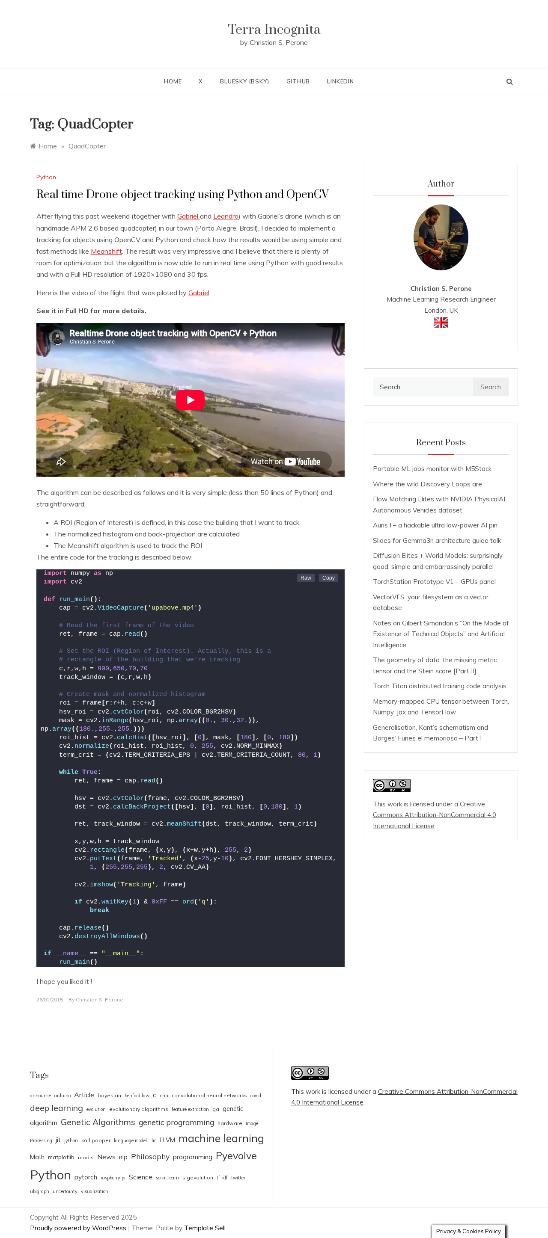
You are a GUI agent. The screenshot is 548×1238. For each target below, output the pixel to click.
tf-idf (222, 1178)
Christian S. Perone (99, 999)
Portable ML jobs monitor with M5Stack (432, 469)
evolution (96, 1109)
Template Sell (205, 1228)
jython (71, 1140)
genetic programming (176, 1122)
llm (153, 1140)
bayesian (109, 1095)
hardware (229, 1123)
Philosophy (150, 1156)
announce (40, 1096)
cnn (164, 1095)
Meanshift (106, 251)
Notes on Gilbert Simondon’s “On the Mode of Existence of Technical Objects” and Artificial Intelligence (441, 634)
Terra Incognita (274, 29)
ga (215, 1109)
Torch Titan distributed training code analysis (439, 686)
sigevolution (197, 1177)
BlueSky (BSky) (244, 81)
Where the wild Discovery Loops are (427, 484)
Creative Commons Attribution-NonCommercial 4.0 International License (434, 815)
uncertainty (65, 1191)
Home (173, 81)
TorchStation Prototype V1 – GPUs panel (434, 582)
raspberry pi (113, 1178)
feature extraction (190, 1109)
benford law (137, 1096)
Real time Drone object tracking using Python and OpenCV (182, 195)
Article (84, 1094)
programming (192, 1157)
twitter (238, 1178)
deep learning (56, 1107)
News (106, 1156)
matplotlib (61, 1157)
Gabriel (188, 216)
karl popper (95, 1140)
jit (58, 1139)
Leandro (225, 216)
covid (255, 1096)
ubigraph (39, 1191)
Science (140, 1177)
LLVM (167, 1140)
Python (46, 177)
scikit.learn (167, 1178)
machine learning (221, 1138)
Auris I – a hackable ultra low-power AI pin (435, 525)
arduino (62, 1096)
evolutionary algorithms (138, 1109)
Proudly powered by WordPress (79, 1228)
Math (37, 1157)
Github (298, 81)
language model (130, 1140)
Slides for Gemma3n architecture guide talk (437, 540)
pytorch (85, 1177)
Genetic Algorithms (98, 1122)
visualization (94, 1191)
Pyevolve (236, 1155)
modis (86, 1157)
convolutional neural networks (209, 1095)
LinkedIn (340, 81)
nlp (123, 1157)
